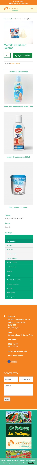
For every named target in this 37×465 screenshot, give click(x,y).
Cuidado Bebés (12, 19)
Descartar (31, 463)
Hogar (8, 275)
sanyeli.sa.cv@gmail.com (17, 351)
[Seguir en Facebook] (9, 361)
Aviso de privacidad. (15, 356)
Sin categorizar (11, 297)
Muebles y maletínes (13, 284)
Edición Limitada (11, 267)
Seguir (14, 361)
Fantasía (9, 271)
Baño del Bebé (11, 254)
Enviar (7, 399)
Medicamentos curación (14, 280)
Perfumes (9, 288)
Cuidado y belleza (12, 262)
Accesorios (10, 250)
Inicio (5, 19)
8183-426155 (13, 344)
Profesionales (11, 292)
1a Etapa (9, 245)
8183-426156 (13, 347)
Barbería (9, 237)
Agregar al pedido (23, 55)
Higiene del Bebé (12, 258)
